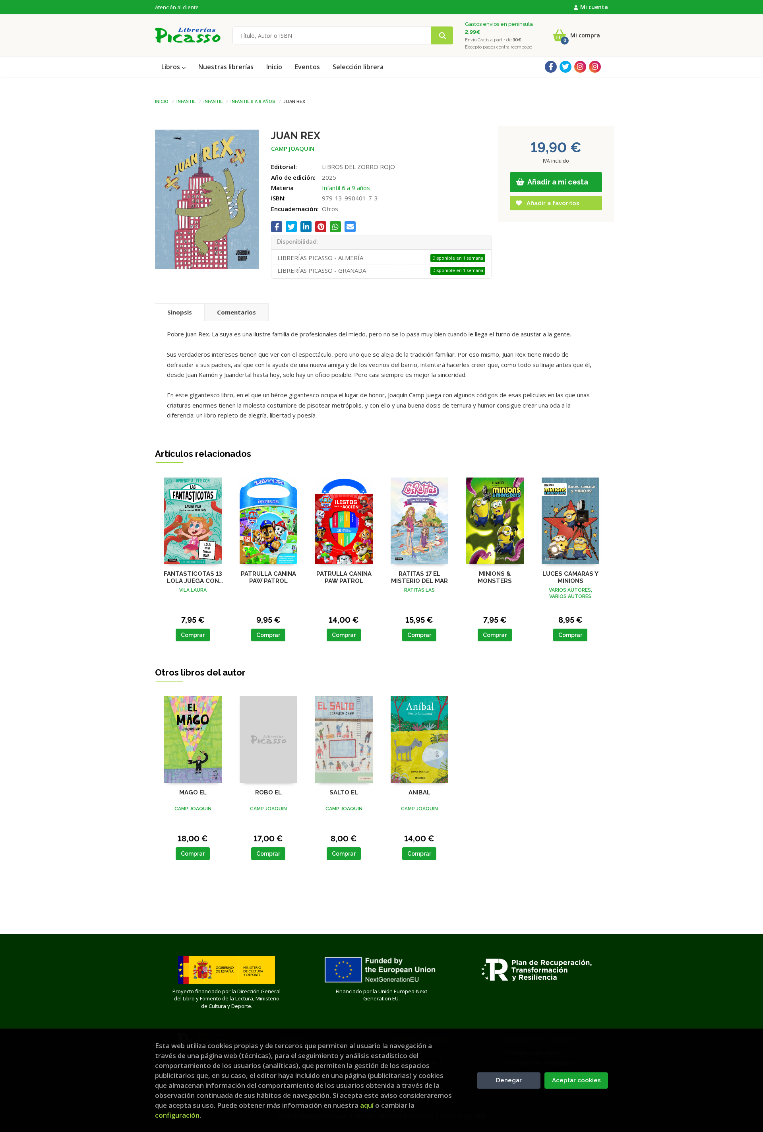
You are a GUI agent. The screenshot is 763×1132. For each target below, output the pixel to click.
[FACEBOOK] (551, 67)
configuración (177, 1115)
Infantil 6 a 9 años (252, 101)
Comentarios (236, 312)
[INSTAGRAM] (580, 67)
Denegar (509, 1080)
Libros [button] (171, 66)
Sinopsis (179, 312)
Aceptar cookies (576, 1080)
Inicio (161, 101)
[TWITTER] (565, 67)
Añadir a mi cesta (557, 182)
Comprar (193, 635)
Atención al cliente (177, 7)
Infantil (186, 101)
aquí (367, 1105)
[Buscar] (442, 36)
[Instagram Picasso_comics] (595, 67)
